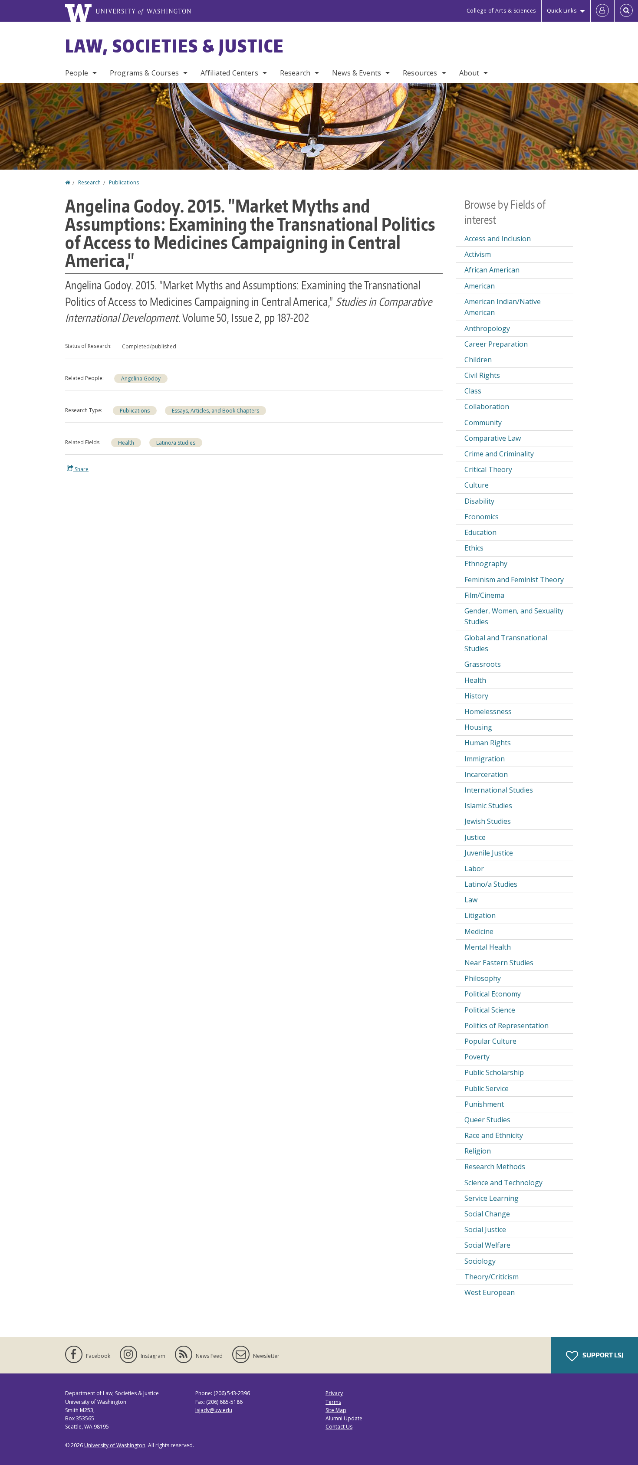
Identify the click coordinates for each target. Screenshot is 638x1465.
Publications (124, 182)
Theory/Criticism (491, 1276)
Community (483, 422)
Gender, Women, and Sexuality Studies (513, 616)
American (479, 286)
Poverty (477, 1057)
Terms (333, 1402)
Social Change (487, 1214)
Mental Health (487, 947)
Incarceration (486, 774)
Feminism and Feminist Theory (514, 579)
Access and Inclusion (497, 238)
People (76, 73)
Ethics (473, 548)
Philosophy (482, 978)
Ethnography (485, 563)
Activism (477, 254)
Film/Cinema (484, 595)
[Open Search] (626, 11)
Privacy (334, 1393)
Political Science (489, 1010)
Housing (478, 727)
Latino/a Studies (175, 442)
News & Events (356, 73)
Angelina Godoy (141, 378)
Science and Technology (503, 1182)
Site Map (336, 1410)
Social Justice (485, 1229)
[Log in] (602, 11)
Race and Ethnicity (493, 1135)
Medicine (478, 931)
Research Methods (494, 1166)
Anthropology (487, 328)
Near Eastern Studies (498, 962)
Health (126, 442)
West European (489, 1292)
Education (480, 532)
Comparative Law (492, 438)
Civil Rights (482, 375)
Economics (481, 516)
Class (472, 391)
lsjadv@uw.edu (213, 1410)
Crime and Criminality (499, 454)
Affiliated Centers (229, 73)
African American (492, 270)
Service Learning (491, 1198)
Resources (420, 73)
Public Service (486, 1088)
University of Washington (114, 1445)
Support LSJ (602, 1355)
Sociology (480, 1261)
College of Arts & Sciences (501, 10)
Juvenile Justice (488, 853)
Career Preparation (496, 344)
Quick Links (562, 10)
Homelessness (488, 711)
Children (478, 359)
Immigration (484, 759)
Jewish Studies (487, 821)
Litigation (480, 915)
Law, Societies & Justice (174, 46)
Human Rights (487, 742)
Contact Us (339, 1426)
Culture (476, 485)
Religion (477, 1151)
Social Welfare (487, 1245)
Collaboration (486, 406)
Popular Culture (490, 1041)
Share (81, 469)
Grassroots (482, 664)
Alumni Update (344, 1418)
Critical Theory (488, 469)
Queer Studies (487, 1119)
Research (295, 73)
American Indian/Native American (502, 307)
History (476, 696)
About (469, 73)
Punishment (484, 1104)
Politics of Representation (506, 1025)
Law (470, 900)
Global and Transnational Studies (505, 643)
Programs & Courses (144, 73)
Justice (475, 837)
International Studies (498, 790)
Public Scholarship (494, 1072)
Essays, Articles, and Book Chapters (215, 410)
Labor (474, 868)
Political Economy (492, 994)
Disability (479, 501)
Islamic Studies (488, 805)
